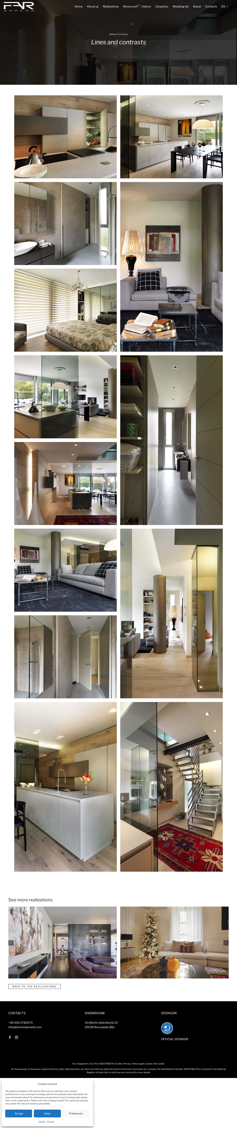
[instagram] (16, 1037)
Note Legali (138, 1063)
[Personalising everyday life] (31, 972)
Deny (47, 1113)
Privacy (50, 1121)
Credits (118, 1063)
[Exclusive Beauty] (136, 972)
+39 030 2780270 (20, 1022)
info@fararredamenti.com (25, 1027)
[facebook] (9, 1037)
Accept (19, 1113)
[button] (11, 942)
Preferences (76, 1113)
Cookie (42, 1121)
